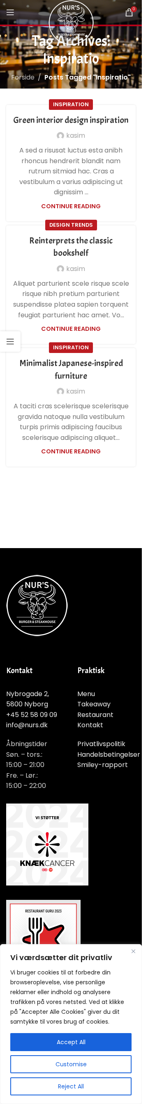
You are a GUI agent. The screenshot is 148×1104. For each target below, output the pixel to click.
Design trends (71, 224)
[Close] (133, 951)
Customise (71, 1064)
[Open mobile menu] (10, 12)
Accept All (71, 1042)
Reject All (71, 1086)
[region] (71, 1024)
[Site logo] (71, 22)
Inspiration (71, 104)
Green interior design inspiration (71, 120)
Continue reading (71, 206)
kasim (75, 135)
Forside (23, 77)
